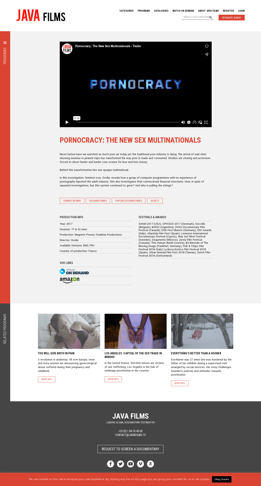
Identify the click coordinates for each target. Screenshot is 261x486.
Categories (126, 10)
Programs (144, 10)
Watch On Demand (183, 10)
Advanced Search (231, 17)
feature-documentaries (128, 200)
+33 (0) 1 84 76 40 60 (130, 431)
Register (228, 10)
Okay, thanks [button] (222, 479)
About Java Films (208, 10)
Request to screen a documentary (130, 449)
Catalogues (161, 10)
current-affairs (72, 200)
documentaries (98, 200)
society (154, 200)
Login (241, 10)
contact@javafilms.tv (130, 435)
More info (46, 379)
